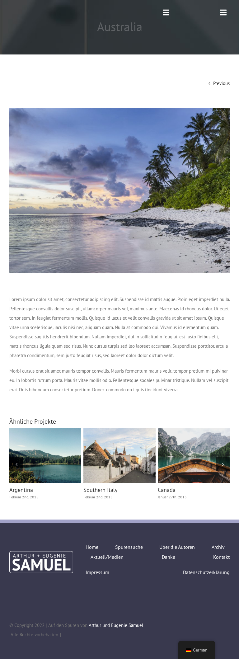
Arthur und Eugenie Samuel (116, 625)
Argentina (34, 455)
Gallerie (56, 455)
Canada (182, 455)
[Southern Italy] (119, 455)
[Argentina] (45, 455)
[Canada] (194, 455)
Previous (221, 83)
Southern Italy (108, 455)
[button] (16, 464)
